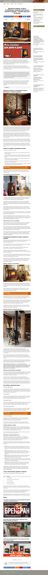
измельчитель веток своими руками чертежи (38, 69)
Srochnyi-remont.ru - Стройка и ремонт (13, 1)
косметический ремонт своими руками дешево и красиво (38, 59)
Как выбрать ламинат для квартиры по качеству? (38, 89)
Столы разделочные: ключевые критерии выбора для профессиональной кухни (37, 20)
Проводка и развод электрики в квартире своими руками (37, 78)
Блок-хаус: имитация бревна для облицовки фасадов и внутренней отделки (38, 15)
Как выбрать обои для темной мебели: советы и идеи (38, 49)
